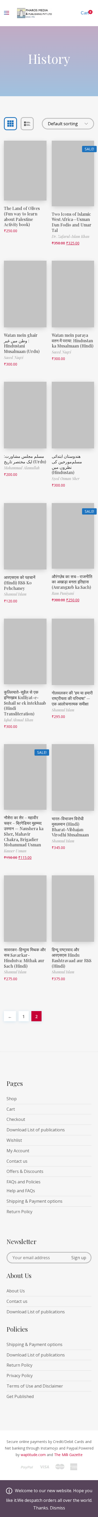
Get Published (20, 1396)
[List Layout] (27, 123)
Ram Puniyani (63, 593)
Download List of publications (36, 1130)
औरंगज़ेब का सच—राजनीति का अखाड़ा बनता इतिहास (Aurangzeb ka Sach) (72, 582)
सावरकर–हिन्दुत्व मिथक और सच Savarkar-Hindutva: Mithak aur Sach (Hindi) (25, 957)
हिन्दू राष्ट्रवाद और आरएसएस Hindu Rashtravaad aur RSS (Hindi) (71, 957)
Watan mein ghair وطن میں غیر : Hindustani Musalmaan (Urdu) (21, 343)
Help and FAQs (21, 1191)
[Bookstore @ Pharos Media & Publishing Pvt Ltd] (34, 13)
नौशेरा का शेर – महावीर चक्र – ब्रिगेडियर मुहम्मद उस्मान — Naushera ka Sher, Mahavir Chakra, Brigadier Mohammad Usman (23, 831)
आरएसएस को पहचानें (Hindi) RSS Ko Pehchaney (19, 582)
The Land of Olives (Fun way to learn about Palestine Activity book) (22, 216)
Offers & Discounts (25, 1171)
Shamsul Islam (15, 594)
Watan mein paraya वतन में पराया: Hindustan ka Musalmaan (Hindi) (72, 340)
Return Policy (19, 1211)
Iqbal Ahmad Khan (18, 719)
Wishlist (14, 1140)
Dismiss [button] (57, 1508)
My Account (18, 1151)
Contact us (17, 1161)
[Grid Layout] (10, 123)
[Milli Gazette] (49, 1469)
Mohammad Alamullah (22, 467)
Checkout (16, 1119)
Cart (11, 1109)
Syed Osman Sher (65, 478)
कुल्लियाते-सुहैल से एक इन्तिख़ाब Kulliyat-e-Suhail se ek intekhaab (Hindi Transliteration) (25, 702)
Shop (12, 1099)
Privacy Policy (20, 1375)
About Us (16, 1291)
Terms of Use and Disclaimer (35, 1386)
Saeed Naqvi (13, 357)
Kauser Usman (15, 850)
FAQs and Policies (24, 1182)
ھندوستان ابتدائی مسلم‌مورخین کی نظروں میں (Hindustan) (67, 464)
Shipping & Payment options (34, 1201)
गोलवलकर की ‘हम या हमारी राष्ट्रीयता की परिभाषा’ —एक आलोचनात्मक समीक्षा (72, 698)
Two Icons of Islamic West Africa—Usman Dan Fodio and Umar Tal (71, 222)
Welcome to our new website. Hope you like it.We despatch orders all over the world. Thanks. (49, 1499)
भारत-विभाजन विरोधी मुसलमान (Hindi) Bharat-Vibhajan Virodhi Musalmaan (70, 826)
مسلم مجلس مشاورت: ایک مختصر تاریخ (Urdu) (25, 458)
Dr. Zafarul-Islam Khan (70, 236)
